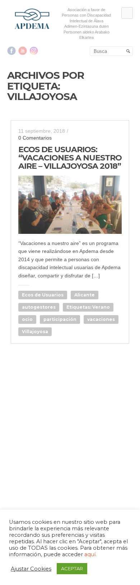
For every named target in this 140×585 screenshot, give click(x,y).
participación (59, 319)
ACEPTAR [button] (72, 568)
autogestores (39, 307)
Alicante (84, 295)
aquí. (90, 554)
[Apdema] (32, 18)
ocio (27, 319)
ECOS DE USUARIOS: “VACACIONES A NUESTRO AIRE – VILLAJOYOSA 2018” (70, 158)
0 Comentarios (35, 138)
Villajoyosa (35, 331)
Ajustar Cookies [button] (31, 569)
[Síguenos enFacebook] (11, 50)
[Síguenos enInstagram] (33, 50)
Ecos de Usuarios (43, 295)
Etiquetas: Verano (88, 307)
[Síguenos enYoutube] (22, 50)
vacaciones (101, 319)
